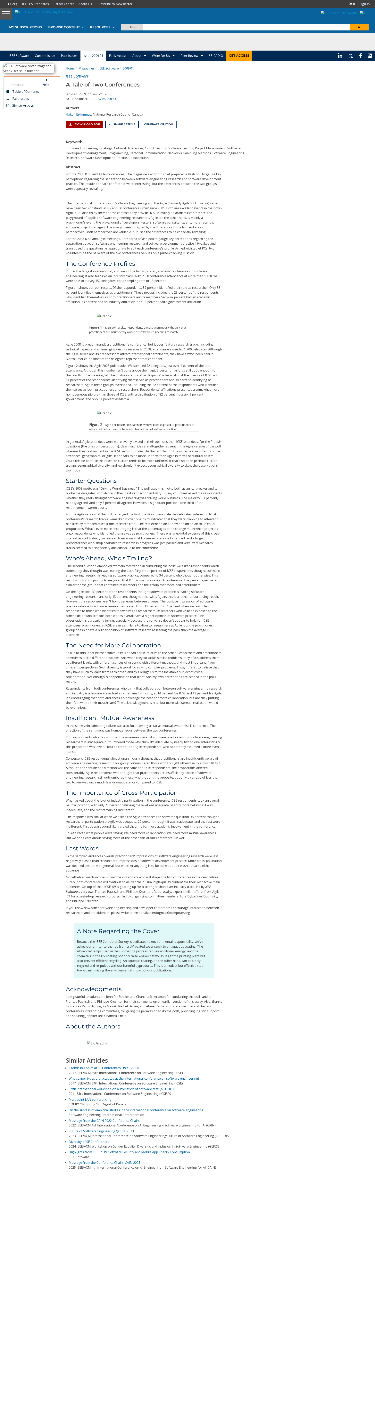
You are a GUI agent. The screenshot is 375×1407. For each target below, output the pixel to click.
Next (45, 85)
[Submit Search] (359, 27)
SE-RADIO (216, 55)
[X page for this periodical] (350, 56)
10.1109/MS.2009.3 (102, 99)
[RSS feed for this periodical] (370, 56)
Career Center (64, 4)
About (137, 55)
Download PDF (87, 124)
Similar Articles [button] (23, 105)
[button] (352, 4)
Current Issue (45, 55)
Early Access (118, 55)
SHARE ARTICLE (123, 124)
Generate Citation (158, 124)
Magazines (87, 68)
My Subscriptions (25, 27)
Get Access (239, 55)
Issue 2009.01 (93, 55)
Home (70, 68)
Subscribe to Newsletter (114, 4)
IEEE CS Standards (35, 4)
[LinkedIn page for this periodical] (340, 56)
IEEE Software (19, 55)
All (131, 27)
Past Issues (69, 55)
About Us (85, 4)
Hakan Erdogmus (78, 114)
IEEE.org (11, 4)
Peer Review (189, 55)
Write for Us (161, 55)
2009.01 (128, 68)
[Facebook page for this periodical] (360, 56)
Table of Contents (25, 91)
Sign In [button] (365, 4)
